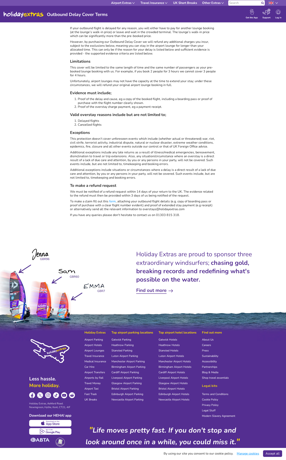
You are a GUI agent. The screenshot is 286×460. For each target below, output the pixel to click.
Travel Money (92, 383)
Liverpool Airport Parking (126, 378)
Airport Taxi (91, 389)
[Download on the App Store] (50, 423)
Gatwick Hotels (168, 339)
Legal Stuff (209, 410)
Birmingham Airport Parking (128, 367)
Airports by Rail (93, 378)
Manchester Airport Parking (128, 361)
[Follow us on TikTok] (56, 395)
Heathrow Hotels (169, 345)
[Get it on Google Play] (50, 431)
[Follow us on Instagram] (48, 395)
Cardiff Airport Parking (125, 372)
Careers (206, 345)
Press (205, 350)
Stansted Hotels (168, 350)
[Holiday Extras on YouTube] (64, 395)
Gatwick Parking (121, 339)
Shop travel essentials (215, 378)
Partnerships (209, 367)
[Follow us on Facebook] (32, 395)
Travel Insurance (94, 356)
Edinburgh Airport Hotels (174, 394)
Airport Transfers (94, 372)
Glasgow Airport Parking (126, 383)
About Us (208, 339)
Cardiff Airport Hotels (172, 372)
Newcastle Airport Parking (127, 399)
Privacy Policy (210, 405)
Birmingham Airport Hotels (175, 367)
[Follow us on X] (40, 395)
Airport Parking (93, 339)
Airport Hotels (93, 345)
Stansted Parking (121, 350)
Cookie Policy (210, 399)
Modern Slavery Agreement (218, 416)
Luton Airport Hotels (171, 356)
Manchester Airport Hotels (175, 361)
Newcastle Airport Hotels (174, 399)
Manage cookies (248, 454)
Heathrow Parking (122, 345)
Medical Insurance (95, 361)
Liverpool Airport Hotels (173, 378)
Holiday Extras (23, 14)
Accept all (273, 453)
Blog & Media (210, 372)
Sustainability (210, 356)
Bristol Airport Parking (125, 389)
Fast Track (90, 394)
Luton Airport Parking (124, 356)
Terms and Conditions (215, 394)
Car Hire (89, 367)
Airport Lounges (94, 350)
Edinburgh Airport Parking (127, 394)
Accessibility (209, 361)
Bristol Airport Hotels (172, 389)
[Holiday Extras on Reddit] (72, 395)
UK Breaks (90, 399)
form (112, 201)
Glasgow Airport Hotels (173, 383)
